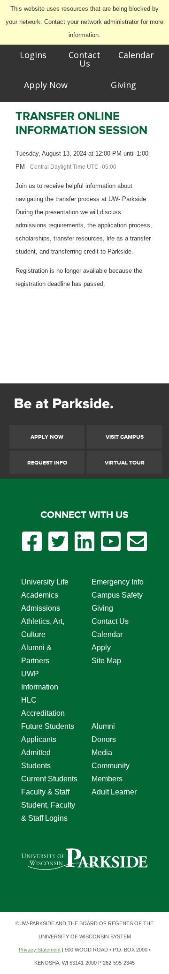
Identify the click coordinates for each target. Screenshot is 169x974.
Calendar (136, 54)
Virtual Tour (125, 462)
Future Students (47, 726)
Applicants (38, 739)
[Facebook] (32, 547)
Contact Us (84, 59)
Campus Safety (117, 595)
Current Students (49, 779)
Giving (123, 84)
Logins (33, 54)
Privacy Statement (40, 949)
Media (102, 753)
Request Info (47, 462)
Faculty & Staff (45, 792)
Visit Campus (125, 437)
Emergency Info (118, 582)
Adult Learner (114, 792)
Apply (101, 648)
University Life (45, 582)
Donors (104, 739)
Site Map (106, 661)
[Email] (137, 547)
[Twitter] (58, 547)
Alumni (103, 726)
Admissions (40, 608)
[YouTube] (111, 547)
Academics (39, 595)
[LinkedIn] (84, 547)
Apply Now (46, 84)
